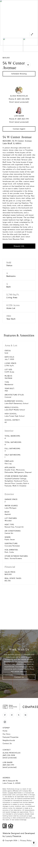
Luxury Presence (13, 836)
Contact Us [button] (19, 677)
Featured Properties (10, 737)
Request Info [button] (19, 246)
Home (5, 731)
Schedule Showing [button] (19, 74)
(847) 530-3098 (23, 99)
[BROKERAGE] (5, 722)
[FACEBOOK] (5, 715)
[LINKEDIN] (25, 715)
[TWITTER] (18, 715)
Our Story (6, 734)
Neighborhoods (9, 740)
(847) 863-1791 (23, 119)
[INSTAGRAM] (12, 715)
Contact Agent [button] (19, 129)
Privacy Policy (25, 840)
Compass (11, 793)
